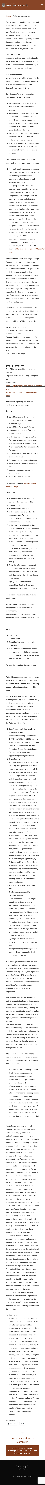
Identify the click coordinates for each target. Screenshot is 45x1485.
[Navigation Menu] (42, 5)
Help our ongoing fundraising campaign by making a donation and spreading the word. (22, 1450)
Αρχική (8, 16)
